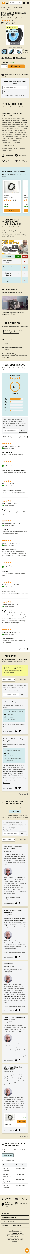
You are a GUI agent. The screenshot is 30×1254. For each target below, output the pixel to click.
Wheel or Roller (18, 7)
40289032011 (20, 1174)
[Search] (20, 3)
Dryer (9, 7)
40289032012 (20, 1180)
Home (3, 7)
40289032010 (20, 1168)
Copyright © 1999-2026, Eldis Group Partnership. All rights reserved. (15, 1239)
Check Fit (7, 92)
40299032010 (20, 1185)
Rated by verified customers (11, 333)
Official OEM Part (21, 58)
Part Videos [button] (11, 289)
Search (23, 430)
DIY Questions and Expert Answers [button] (14, 802)
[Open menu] (7, 2)
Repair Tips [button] (10, 656)
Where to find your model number (15, 95)
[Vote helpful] (16, 730)
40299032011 (20, 1191)
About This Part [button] (13, 103)
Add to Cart (18, 66)
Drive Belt (6, 195)
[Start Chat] (27, 1250)
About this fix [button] (12, 323)
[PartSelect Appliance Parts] (3, 3)
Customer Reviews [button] (15, 364)
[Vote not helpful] (19, 730)
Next (25, 437)
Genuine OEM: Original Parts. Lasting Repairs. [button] (13, 221)
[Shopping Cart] (27, 3)
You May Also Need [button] (15, 171)
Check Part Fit (8, 1155)
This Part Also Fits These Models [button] (15, 1144)
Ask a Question (15, 811)
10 (14, 399)
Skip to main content (15, 56)
